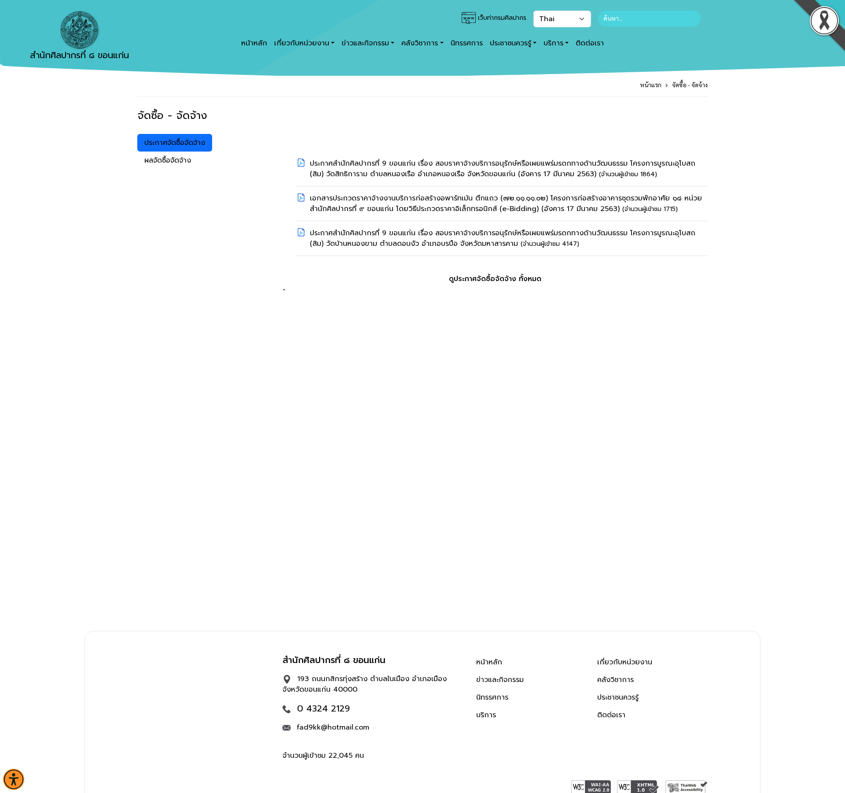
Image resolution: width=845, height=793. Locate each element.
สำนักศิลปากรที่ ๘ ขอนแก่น (79, 55)
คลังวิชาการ (615, 679)
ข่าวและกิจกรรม (500, 679)
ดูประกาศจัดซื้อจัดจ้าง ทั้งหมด (495, 279)
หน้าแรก (650, 85)
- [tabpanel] (492, 226)
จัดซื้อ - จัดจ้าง (690, 85)
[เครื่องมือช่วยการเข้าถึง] (13, 779)
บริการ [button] (553, 43)
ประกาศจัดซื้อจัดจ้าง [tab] (174, 142)
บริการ (486, 715)
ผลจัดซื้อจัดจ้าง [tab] (167, 160)
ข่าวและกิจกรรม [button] (365, 43)
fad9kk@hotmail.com (333, 727)
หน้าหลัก (254, 43)
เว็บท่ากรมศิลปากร (501, 17)
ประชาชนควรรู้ (618, 697)
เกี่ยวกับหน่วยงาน (624, 662)
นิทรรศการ (467, 43)
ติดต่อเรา (590, 43)
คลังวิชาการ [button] (419, 43)
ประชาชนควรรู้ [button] (510, 43)
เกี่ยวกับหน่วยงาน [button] (301, 43)
